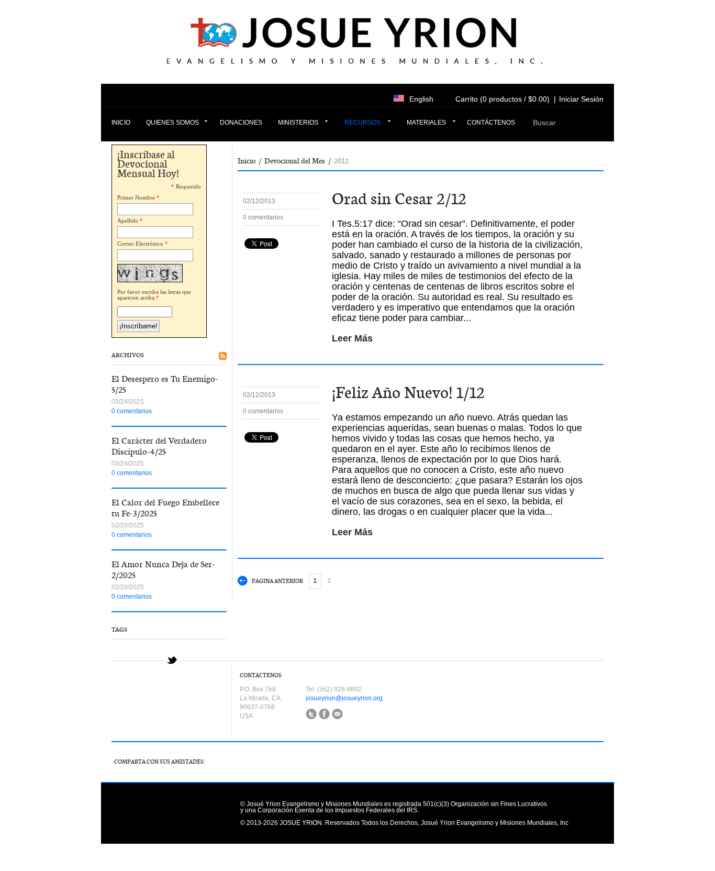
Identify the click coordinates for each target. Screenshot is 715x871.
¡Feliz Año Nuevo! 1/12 (408, 392)
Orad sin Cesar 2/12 (399, 199)
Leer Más (352, 338)
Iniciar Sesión (581, 99)
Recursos (362, 122)
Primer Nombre (136, 197)
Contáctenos (491, 122)
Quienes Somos (172, 122)
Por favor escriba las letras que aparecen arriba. (154, 295)
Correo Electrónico (140, 243)
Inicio (120, 122)
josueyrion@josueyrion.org (344, 698)
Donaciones (241, 122)
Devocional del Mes (294, 161)
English (421, 99)
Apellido (127, 220)
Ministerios (298, 122)
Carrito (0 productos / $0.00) (502, 99)
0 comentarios (131, 411)
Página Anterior (277, 581)
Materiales (426, 122)
